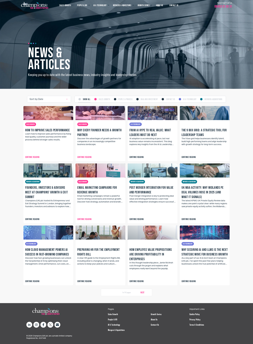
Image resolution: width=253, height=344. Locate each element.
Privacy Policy (195, 319)
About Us (154, 319)
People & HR (112, 319)
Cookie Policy (194, 314)
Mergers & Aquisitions (116, 330)
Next (143, 292)
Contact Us (155, 324)
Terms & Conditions (196, 324)
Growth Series (156, 314)
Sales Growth (113, 314)
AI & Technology (114, 324)
